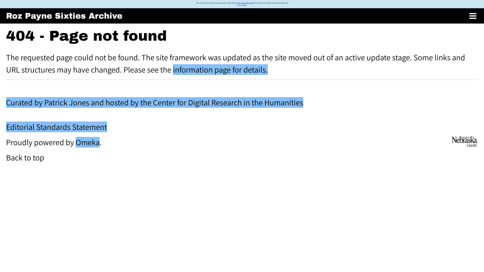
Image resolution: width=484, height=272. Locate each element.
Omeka (88, 142)
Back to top (25, 157)
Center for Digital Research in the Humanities (228, 102)
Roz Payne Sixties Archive (64, 15)
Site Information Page (245, 3)
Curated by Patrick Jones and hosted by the (79, 102)
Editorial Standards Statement (56, 127)
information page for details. (220, 69)
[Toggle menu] (473, 16)
